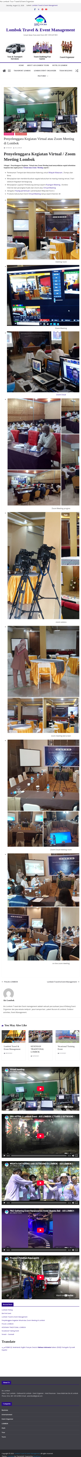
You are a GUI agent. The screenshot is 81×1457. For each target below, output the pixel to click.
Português (65, 1347)
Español (4, 1350)
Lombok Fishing (7, 1310)
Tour (3, 1432)
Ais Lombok (18, 148)
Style (3, 1428)
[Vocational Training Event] (67, 1032)
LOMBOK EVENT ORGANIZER (45, 71)
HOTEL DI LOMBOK (59, 65)
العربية (4, 1347)
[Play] (4, 1156)
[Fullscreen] (77, 1156)
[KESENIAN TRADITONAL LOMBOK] (40, 1032)
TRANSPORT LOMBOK (22, 71)
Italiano (53, 1347)
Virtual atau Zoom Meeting (33, 168)
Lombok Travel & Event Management (40, 29)
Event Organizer (21, 134)
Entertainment (9, 134)
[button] (47, 76)
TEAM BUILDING (65, 71)
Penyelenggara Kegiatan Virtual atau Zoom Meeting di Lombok (23, 1320)
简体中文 (9, 1347)
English (23, 1347)
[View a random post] (76, 70)
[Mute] (73, 1156)
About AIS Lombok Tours (38, 65)
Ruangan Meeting (53, 185)
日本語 (59, 1347)
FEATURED (42, 76)
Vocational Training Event (10, 1331)
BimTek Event (36, 5)
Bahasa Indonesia (44, 1347)
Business (5, 1410)
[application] (40, 1136)
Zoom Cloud (61, 394)
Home (21, 65)
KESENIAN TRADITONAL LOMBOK (37, 1049)
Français (29, 1347)
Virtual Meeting (49, 188)
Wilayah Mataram (55, 172)
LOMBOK (5, 1424)
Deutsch (35, 1347)
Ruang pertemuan (22, 191)
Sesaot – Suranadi (8, 1334)
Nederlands (16, 1347)
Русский (72, 1347)
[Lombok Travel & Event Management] (40, 40)
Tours (4, 1437)
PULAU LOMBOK (11, 982)
